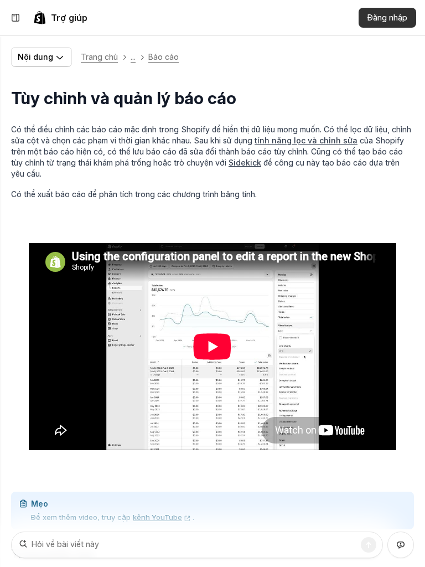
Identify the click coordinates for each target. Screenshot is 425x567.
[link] (60, 17)
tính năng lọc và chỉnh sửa (306, 140)
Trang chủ (99, 56)
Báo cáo (163, 56)
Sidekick (245, 162)
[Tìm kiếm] (368, 545)
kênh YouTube (157, 517)
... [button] (133, 56)
